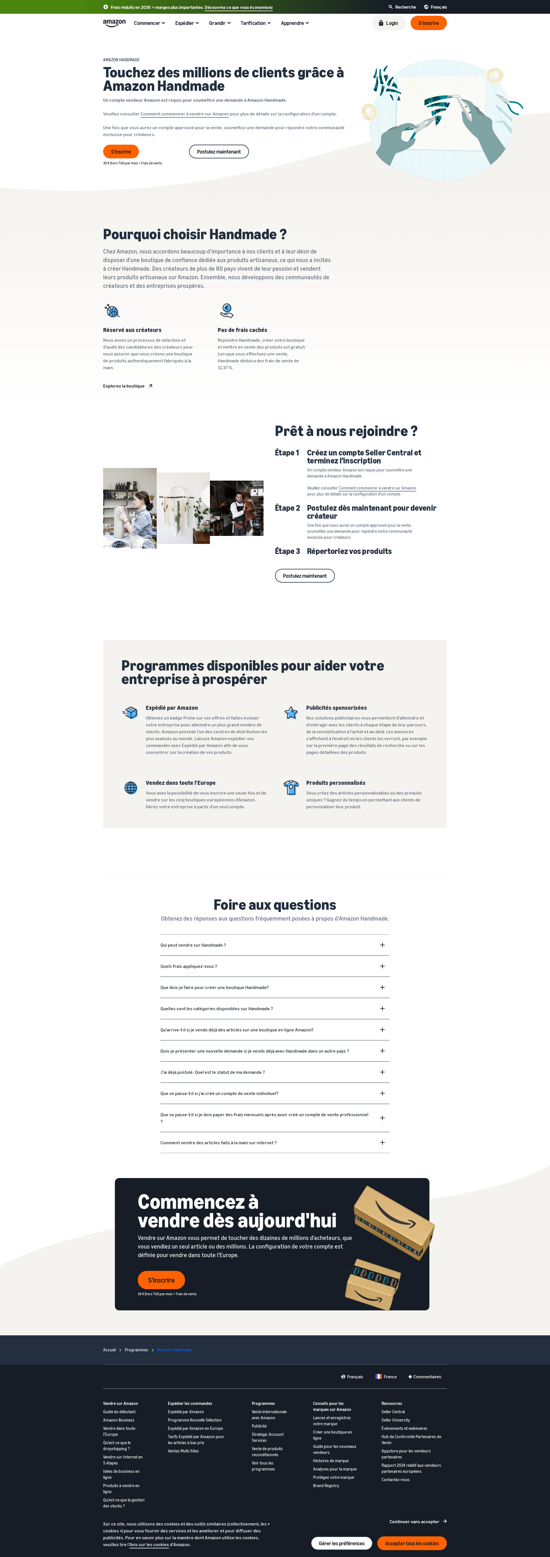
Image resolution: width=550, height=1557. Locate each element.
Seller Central (393, 1411)
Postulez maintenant (219, 151)
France (390, 1376)
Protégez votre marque (333, 1477)
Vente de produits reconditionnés (267, 1451)
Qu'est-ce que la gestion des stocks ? (124, 1502)
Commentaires (427, 1376)
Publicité (259, 1426)
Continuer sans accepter (414, 1521)
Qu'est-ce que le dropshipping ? (117, 1445)
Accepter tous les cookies (412, 1543)
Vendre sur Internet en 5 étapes (123, 1459)
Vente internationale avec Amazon (269, 1414)
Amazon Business (118, 1420)
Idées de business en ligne (121, 1474)
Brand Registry (326, 1485)
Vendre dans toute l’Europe (119, 1431)
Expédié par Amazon (186, 1411)
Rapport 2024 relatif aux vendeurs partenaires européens (411, 1468)
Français (355, 1376)
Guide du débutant (119, 1411)
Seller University (396, 1420)
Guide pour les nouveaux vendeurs (334, 1449)
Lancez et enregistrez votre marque (332, 1420)
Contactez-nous (396, 1479)
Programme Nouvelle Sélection (195, 1420)
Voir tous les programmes (263, 1465)
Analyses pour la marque (335, 1468)
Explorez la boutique (124, 386)
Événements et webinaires (404, 1428)
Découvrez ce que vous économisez (239, 7)
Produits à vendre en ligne (121, 1488)
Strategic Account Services (268, 1437)
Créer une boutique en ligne (332, 1435)
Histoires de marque (331, 1460)
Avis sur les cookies (149, 1544)
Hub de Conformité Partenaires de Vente (411, 1439)
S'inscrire (121, 151)
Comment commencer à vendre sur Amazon (185, 114)
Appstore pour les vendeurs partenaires (406, 1453)
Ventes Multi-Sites (183, 1450)
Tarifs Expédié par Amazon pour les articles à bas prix (196, 1439)
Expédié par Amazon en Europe (195, 1428)
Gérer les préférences (342, 1543)
